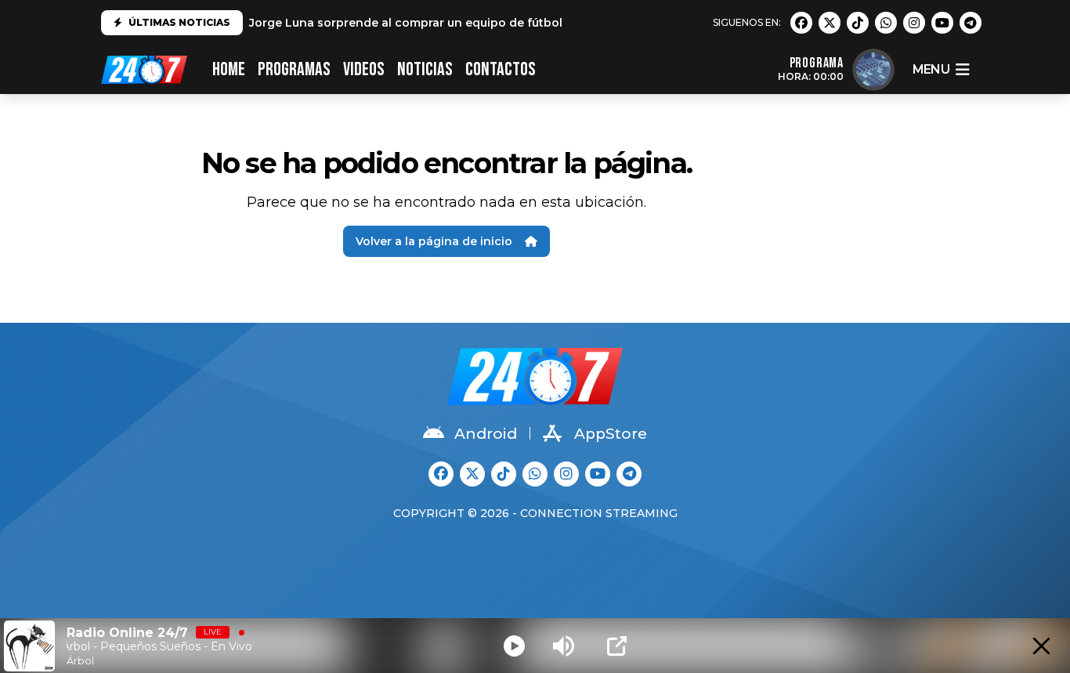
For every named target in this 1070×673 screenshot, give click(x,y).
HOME (228, 69)
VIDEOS (364, 69)
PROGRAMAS (294, 69)
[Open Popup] (617, 646)
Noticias (425, 69)
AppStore (610, 434)
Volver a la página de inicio (434, 241)
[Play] (514, 646)
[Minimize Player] (1041, 646)
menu (931, 69)
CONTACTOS (500, 69)
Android (485, 434)
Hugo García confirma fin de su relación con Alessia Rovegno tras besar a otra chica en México (525, 23)
